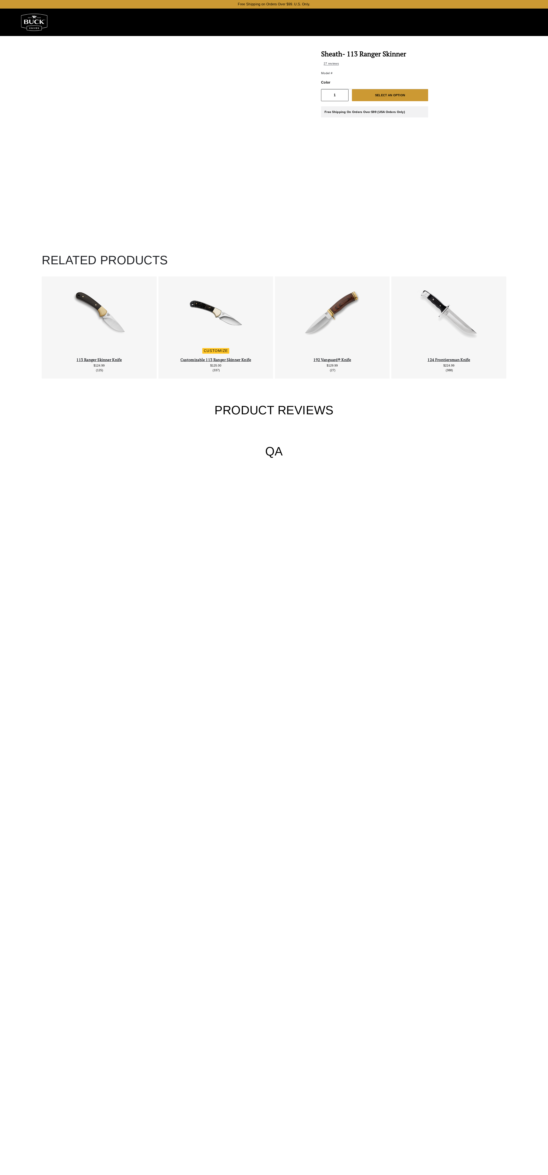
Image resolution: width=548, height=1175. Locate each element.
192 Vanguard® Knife (332, 360)
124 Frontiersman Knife (448, 360)
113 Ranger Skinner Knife (99, 360)
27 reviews (331, 63)
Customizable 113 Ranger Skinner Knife (215, 360)
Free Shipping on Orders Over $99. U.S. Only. (274, 4)
